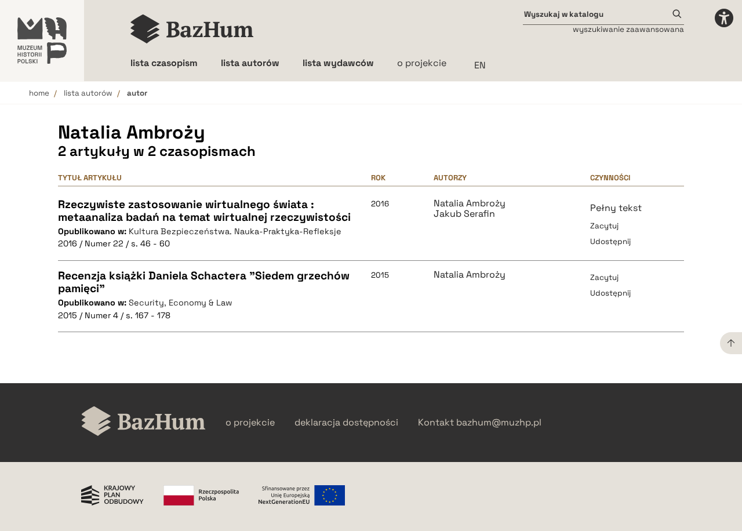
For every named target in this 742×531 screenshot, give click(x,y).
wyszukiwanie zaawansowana (628, 29)
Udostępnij (610, 241)
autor (137, 93)
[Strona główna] (192, 29)
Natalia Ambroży (469, 203)
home (39, 93)
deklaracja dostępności (346, 422)
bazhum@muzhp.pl (498, 422)
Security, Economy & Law (180, 302)
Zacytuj (604, 226)
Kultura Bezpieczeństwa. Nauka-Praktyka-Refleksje (235, 231)
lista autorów (88, 93)
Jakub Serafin (464, 214)
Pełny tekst (616, 208)
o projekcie (421, 63)
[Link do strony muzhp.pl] (42, 40)
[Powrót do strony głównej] (143, 422)
